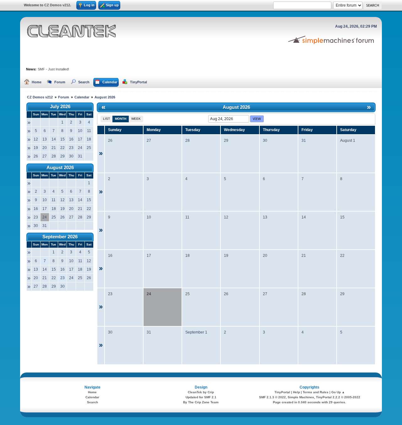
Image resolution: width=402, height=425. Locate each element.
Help (296, 392)
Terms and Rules (316, 392)
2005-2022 (352, 397)
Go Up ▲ (338, 392)
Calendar (92, 397)
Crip (211, 392)
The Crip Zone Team (203, 402)
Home (92, 392)
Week (136, 118)
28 (187, 140)
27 (149, 140)
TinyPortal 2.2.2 (328, 397)
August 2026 (60, 167)
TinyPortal (282, 392)
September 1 (196, 332)
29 (226, 140)
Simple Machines (301, 397)
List (106, 118)
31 (304, 140)
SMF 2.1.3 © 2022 (272, 397)
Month (120, 118)
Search (92, 402)
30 (265, 140)
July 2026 (60, 106)
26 (110, 140)
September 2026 (60, 236)
